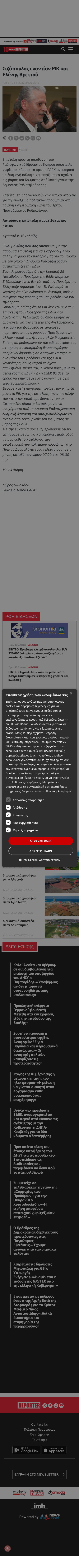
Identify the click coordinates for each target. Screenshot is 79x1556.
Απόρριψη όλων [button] (41, 850)
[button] (39, 860)
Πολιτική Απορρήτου (59, 791)
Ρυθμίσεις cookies (32, 791)
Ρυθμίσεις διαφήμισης (26, 782)
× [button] (70, 693)
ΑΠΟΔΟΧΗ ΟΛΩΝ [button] (41, 841)
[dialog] (39, 778)
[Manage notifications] (7, 1548)
